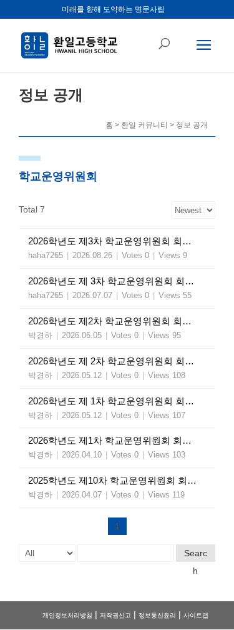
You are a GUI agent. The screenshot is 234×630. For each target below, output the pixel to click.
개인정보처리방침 (67, 615)
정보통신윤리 (157, 615)
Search (195, 555)
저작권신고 (115, 615)
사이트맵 (195, 615)
